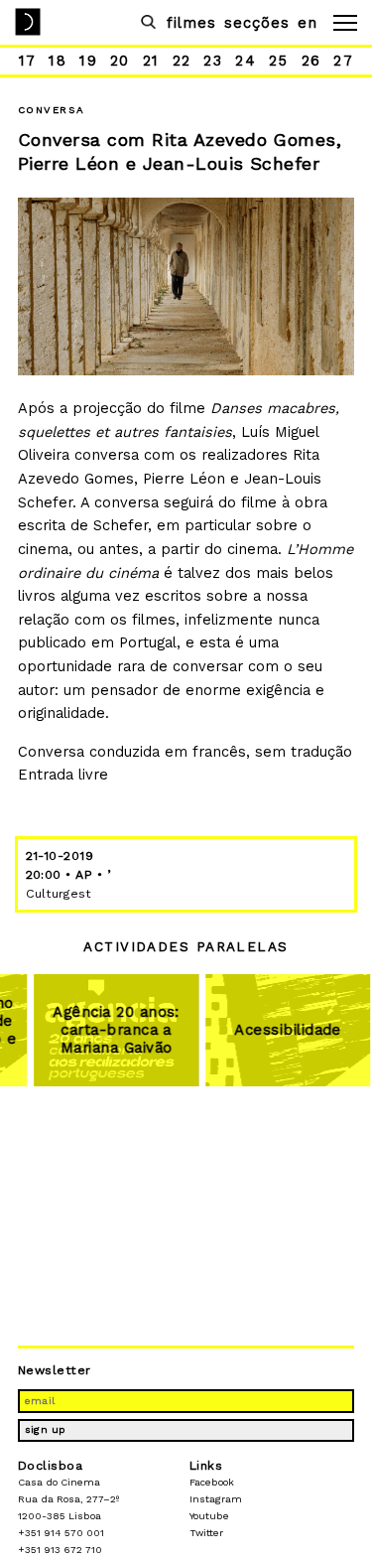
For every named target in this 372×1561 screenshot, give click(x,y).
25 (279, 61)
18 (57, 61)
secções (257, 23)
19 (88, 61)
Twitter (206, 1532)
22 (182, 61)
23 (212, 61)
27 (343, 61)
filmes (191, 23)
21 (151, 61)
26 (311, 61)
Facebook (211, 1482)
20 (120, 61)
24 (245, 61)
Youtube (209, 1515)
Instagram (215, 1498)
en (307, 23)
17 (28, 61)
